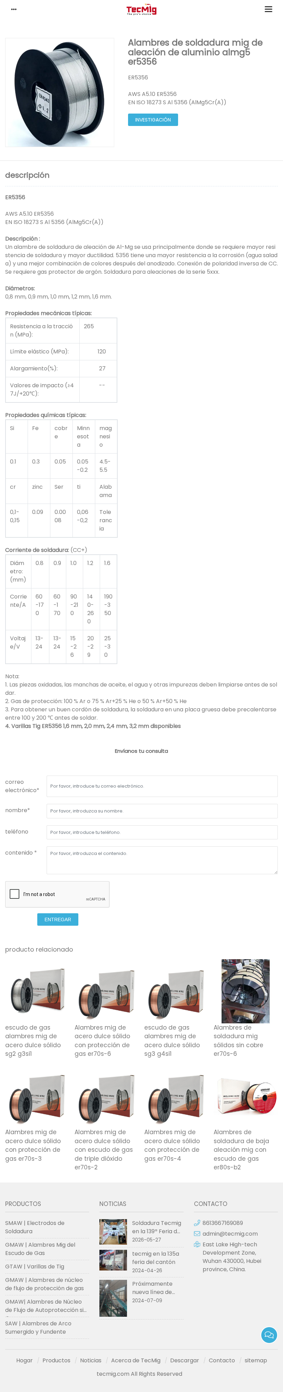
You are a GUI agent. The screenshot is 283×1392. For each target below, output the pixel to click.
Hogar (24, 1360)
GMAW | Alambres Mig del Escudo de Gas (40, 1249)
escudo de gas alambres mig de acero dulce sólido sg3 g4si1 (172, 1040)
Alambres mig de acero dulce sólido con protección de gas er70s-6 (102, 1040)
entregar (58, 919)
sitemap (256, 1360)
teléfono (16, 832)
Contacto (222, 1360)
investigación (153, 119)
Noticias (90, 1360)
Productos (56, 1360)
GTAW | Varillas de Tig (34, 1267)
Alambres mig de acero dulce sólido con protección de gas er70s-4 (172, 1145)
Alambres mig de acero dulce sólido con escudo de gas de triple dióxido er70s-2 (104, 1149)
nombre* (17, 810)
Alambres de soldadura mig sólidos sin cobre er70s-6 (238, 1040)
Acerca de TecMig (135, 1360)
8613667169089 (223, 1223)
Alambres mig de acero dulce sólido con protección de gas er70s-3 (33, 1145)
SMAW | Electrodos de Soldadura (35, 1227)
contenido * (21, 853)
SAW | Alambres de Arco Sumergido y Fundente (38, 1328)
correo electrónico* (22, 786)
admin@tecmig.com (230, 1234)
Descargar (184, 1360)
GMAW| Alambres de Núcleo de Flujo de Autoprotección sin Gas (46, 1307)
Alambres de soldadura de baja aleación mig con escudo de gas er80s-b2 (241, 1149)
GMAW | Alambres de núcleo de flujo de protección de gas (44, 1284)
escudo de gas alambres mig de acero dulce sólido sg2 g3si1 (33, 1040)
